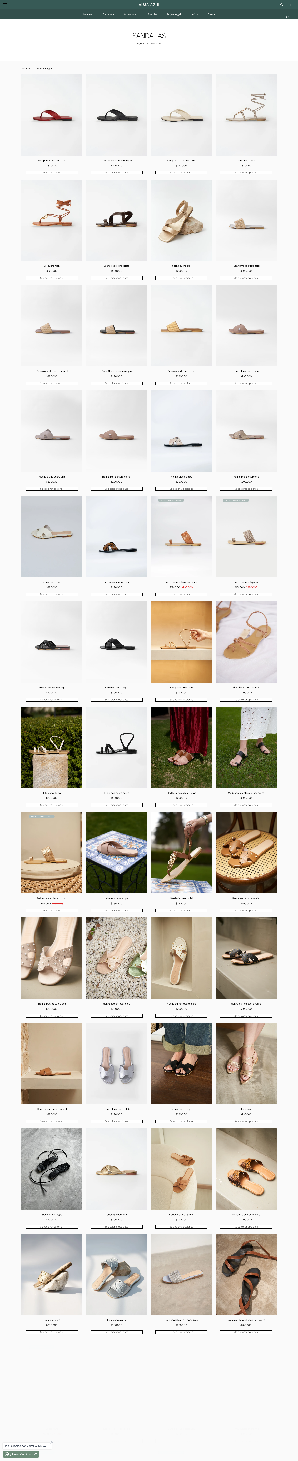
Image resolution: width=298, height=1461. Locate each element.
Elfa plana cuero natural (246, 687)
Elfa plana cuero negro (116, 792)
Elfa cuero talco (52, 792)
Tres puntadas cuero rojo (52, 160)
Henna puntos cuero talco (181, 1003)
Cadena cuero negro (116, 687)
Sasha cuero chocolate (116, 265)
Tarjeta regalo (174, 14)
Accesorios (130, 14)
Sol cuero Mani (52, 265)
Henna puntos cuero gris (52, 1003)
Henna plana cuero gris (52, 476)
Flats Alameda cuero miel (181, 371)
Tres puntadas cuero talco (181, 160)
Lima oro (246, 1109)
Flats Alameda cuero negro (117, 371)
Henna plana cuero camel (116, 476)
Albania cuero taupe (116, 898)
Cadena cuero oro (117, 1214)
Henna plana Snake (181, 476)
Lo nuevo (88, 14)
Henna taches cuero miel (246, 898)
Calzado (107, 14)
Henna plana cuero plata (116, 1109)
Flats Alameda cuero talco (246, 265)
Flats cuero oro (52, 1319)
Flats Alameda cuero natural (52, 371)
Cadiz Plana (52, 1425)
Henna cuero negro (181, 1109)
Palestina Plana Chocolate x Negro (246, 1319)
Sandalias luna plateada (181, 1425)
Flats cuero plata (116, 1319)
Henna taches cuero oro (116, 1003)
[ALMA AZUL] (149, 5)
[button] (289, 4)
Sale (210, 14)
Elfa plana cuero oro (181, 687)
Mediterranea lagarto (246, 582)
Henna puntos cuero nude (246, 1425)
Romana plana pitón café (246, 1214)
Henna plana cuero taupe (246, 371)
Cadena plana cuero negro (52, 687)
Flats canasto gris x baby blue (181, 1319)
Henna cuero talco (52, 582)
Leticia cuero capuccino (116, 1425)
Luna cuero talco (246, 160)
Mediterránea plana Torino (181, 792)
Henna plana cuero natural (52, 1109)
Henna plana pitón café (116, 582)
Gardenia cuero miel (181, 898)
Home (140, 43)
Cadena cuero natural (181, 1214)
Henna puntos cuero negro (246, 1003)
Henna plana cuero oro (246, 476)
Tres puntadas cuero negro (117, 160)
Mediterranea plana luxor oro (52, 898)
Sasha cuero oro (181, 265)
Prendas (152, 14)
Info (194, 14)
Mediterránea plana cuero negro (246, 792)
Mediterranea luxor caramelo (181, 582)
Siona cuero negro (52, 1214)
